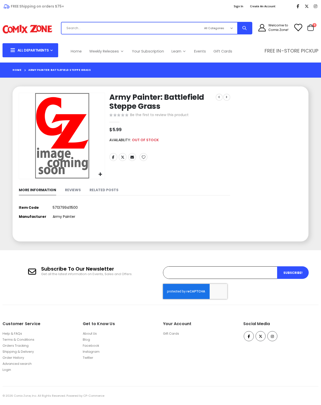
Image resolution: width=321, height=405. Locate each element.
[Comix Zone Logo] (27, 29)
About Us (90, 333)
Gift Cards (222, 51)
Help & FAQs (12, 333)
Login (7, 370)
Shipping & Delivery (18, 351)
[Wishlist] (298, 27)
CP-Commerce (93, 396)
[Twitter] (306, 6)
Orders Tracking (16, 345)
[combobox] (129, 28)
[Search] (244, 28)
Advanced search (17, 364)
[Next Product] (226, 97)
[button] (100, 174)
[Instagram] (315, 6)
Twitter (123, 157)
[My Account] (262, 27)
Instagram (91, 351)
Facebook (113, 157)
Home (76, 51)
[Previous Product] (219, 97)
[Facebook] (298, 6)
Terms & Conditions (18, 339)
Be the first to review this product (159, 114)
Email (132, 157)
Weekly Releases (104, 51)
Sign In (238, 6)
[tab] (37, 190)
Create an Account (262, 6)
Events (200, 51)
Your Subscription (148, 51)
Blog (86, 339)
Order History (13, 358)
